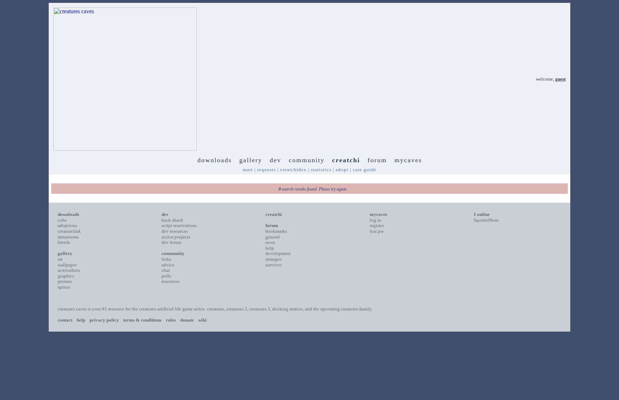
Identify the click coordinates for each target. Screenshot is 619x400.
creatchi (346, 160)
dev (275, 160)
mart (248, 169)
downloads (214, 160)
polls (166, 276)
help (269, 248)
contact (65, 320)
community (307, 160)
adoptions (67, 225)
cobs (62, 220)
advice (168, 265)
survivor (273, 265)
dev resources (175, 231)
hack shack (172, 220)
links (166, 259)
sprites (64, 287)
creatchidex (293, 169)
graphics (66, 276)
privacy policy (104, 320)
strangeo (273, 259)
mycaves (408, 160)
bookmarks (276, 231)
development (278, 253)
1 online (482, 214)
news (270, 242)
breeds (64, 242)
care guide (364, 169)
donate (187, 320)
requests (266, 169)
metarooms (68, 237)
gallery (250, 160)
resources (170, 281)
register (377, 225)
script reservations (179, 225)
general (272, 237)
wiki (202, 320)
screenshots (69, 270)
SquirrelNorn (486, 220)
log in (375, 220)
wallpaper (67, 265)
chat (166, 270)
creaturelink (69, 231)
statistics (321, 169)
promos (65, 281)
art (60, 259)
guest (560, 79)
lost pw (377, 231)
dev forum (171, 242)
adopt (342, 169)
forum (377, 160)
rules (171, 320)
